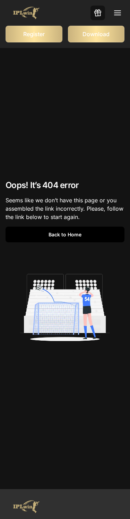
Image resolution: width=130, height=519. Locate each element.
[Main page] (26, 13)
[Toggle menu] (117, 13)
